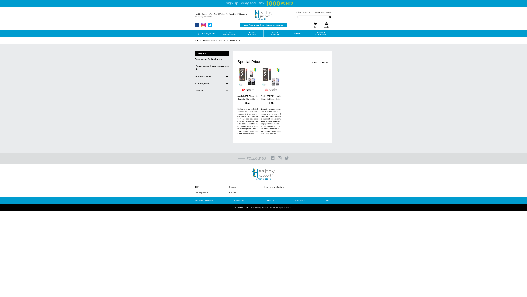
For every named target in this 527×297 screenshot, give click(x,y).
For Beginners (208, 33)
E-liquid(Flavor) (203, 76)
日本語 (298, 12)
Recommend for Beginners (208, 59)
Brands (232, 193)
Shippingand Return (320, 33)
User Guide (318, 12)
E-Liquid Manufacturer (274, 187)
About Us (270, 200)
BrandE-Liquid (275, 33)
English (306, 12)
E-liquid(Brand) (202, 83)
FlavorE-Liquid (252, 33)
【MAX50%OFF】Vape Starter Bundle (212, 67)
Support (328, 12)
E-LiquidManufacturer (229, 33)
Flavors (232, 187)
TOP (197, 187)
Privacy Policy (240, 200)
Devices (298, 33)
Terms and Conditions (204, 200)
